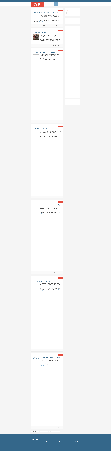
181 (43, 431)
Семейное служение (59, 272)
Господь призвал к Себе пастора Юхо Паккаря (45, 52)
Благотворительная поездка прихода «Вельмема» (46, 128)
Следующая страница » (57, 431)
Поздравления (52, 45)
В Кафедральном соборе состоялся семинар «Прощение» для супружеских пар (44, 280)
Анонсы (44, 272)
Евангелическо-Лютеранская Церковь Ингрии (37, 4)
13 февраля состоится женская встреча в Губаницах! (46, 204)
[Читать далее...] (40, 21)
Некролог (60, 121)
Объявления (55, 272)
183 (47, 431)
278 (52, 431)
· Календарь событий (49, 438)
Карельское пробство (56, 121)
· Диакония (56, 440)
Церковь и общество (59, 25)
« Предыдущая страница (34, 431)
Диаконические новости (46, 25)
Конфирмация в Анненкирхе (40, 32)
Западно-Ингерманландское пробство (50, 272)
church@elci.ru (33, 441)
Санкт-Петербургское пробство (53, 25)
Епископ (50, 45)
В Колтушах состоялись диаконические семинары (46, 12)
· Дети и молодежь (57, 438)
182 (45, 431)
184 (49, 431)
